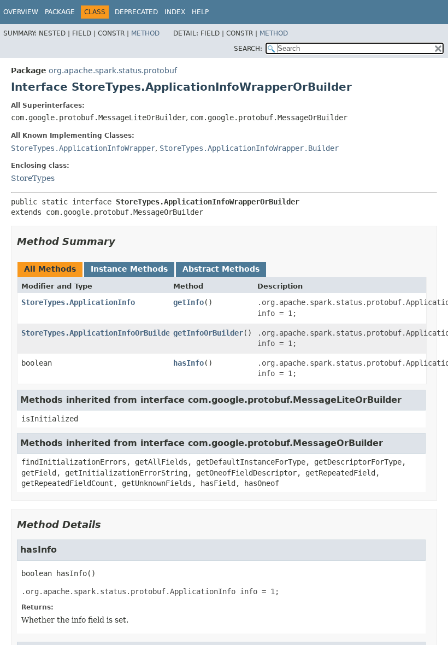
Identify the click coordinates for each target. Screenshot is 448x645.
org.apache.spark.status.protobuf (113, 70)
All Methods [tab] (50, 269)
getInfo (188, 302)
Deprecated (136, 12)
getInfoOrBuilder (208, 333)
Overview (20, 12)
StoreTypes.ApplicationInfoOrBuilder (97, 333)
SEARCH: (248, 48)
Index (174, 12)
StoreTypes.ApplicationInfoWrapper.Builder (249, 148)
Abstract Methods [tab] (221, 269)
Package (60, 12)
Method (145, 33)
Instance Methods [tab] (129, 269)
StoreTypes (33, 178)
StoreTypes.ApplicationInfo (78, 302)
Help (200, 12)
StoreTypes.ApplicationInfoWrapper (83, 148)
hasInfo (188, 363)
